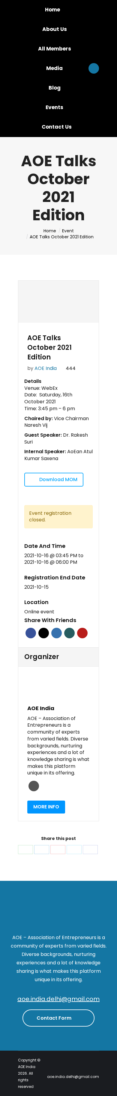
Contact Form (55, 1018)
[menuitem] (52, 9)
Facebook (31, 633)
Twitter (43, 633)
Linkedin (56, 633)
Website (33, 786)
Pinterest (82, 633)
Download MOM (58, 479)
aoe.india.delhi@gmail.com (58, 999)
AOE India (45, 368)
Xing (69, 633)
